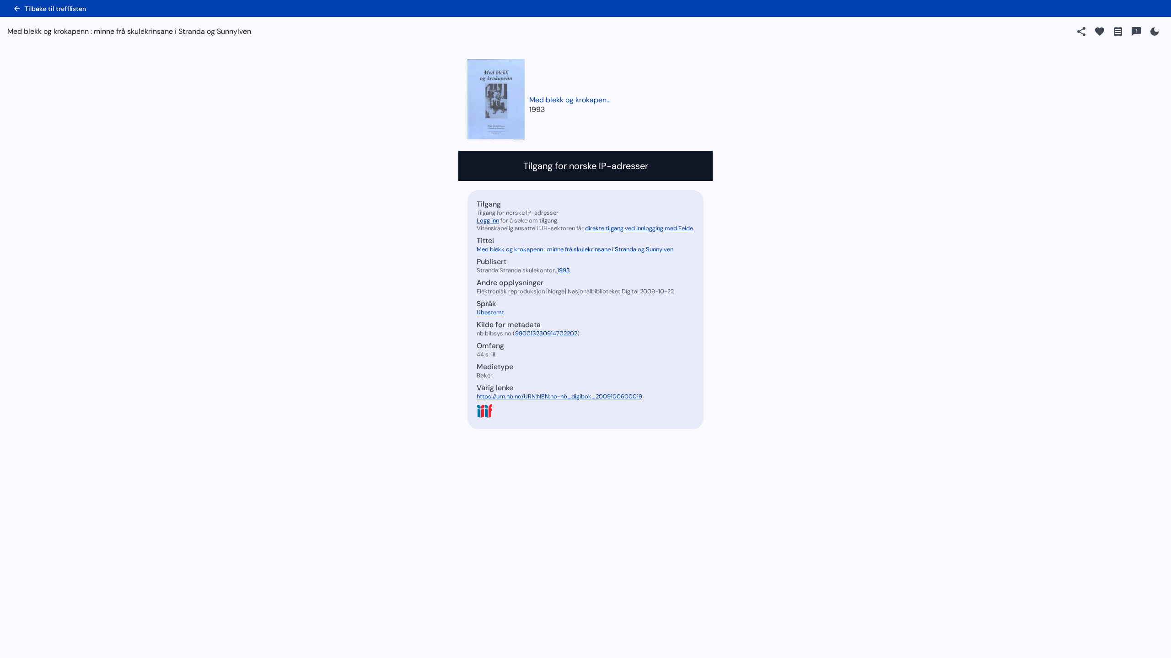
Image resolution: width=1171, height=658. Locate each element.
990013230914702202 (546, 333)
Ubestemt (490, 312)
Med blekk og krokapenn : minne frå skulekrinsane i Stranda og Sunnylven (570, 100)
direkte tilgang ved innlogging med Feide (639, 228)
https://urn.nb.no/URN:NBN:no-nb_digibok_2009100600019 (559, 396)
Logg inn (488, 220)
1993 (537, 109)
